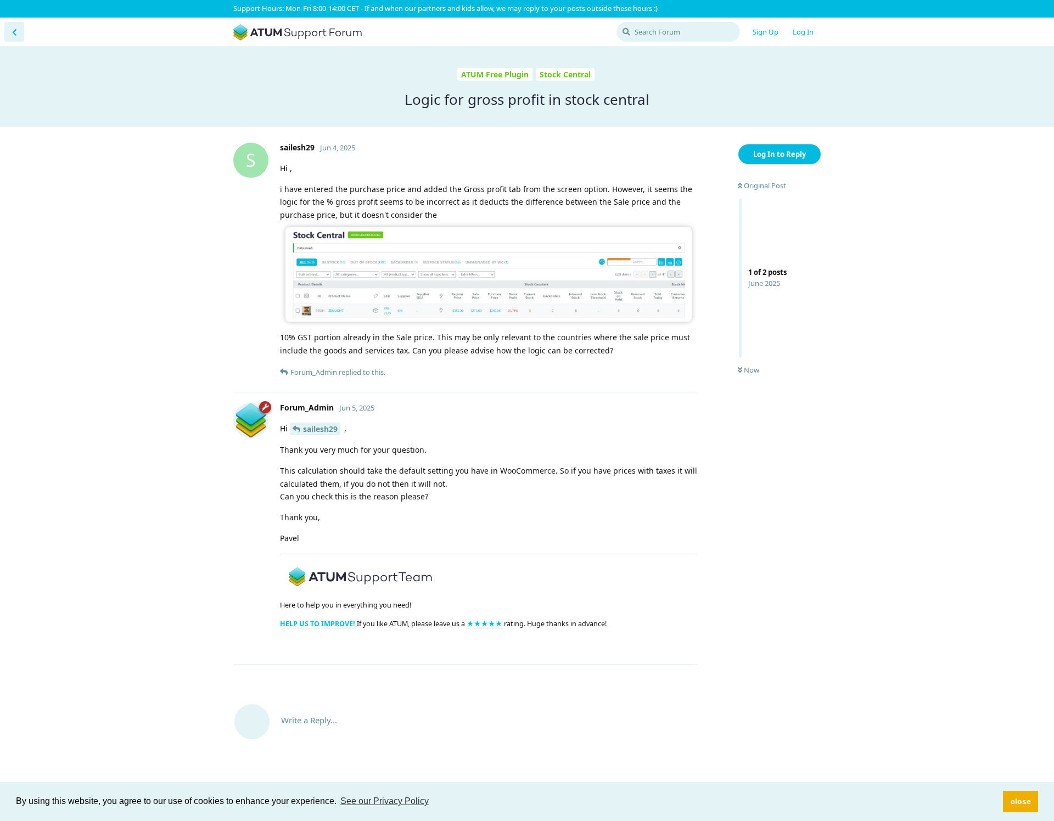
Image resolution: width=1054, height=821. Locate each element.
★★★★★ (485, 623)
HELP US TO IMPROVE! (318, 623)
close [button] (1021, 801)
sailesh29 (320, 429)
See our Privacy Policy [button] (384, 801)
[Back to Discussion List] (14, 32)
